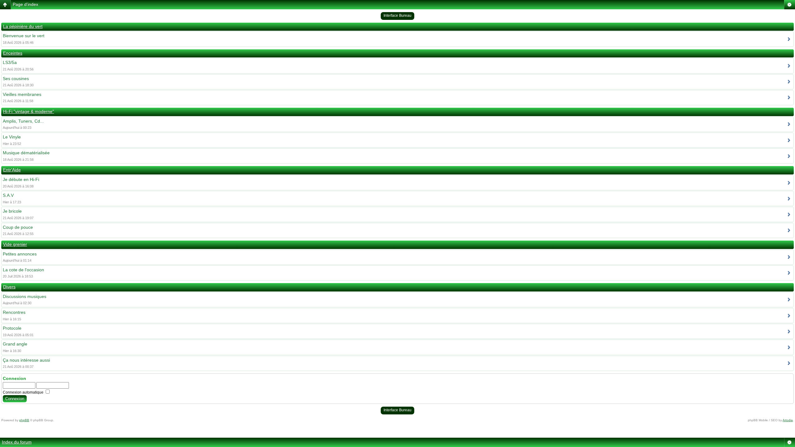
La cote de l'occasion (23, 269)
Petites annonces (20, 253)
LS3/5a (10, 62)
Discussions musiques (24, 296)
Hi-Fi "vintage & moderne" (28, 111)
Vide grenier (15, 244)
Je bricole (12, 211)
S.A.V (8, 195)
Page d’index (25, 4)
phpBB (24, 420)
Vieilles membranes (22, 94)
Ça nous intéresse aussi (26, 360)
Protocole (12, 328)
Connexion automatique (23, 392)
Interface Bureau (397, 15)
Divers (9, 286)
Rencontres (14, 312)
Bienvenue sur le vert (23, 35)
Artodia (788, 420)
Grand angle (15, 343)
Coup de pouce (18, 227)
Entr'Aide (12, 169)
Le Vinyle (12, 136)
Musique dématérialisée (26, 152)
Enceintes (12, 53)
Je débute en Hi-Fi (21, 179)
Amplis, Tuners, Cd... (23, 121)
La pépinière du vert (23, 26)
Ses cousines (16, 78)
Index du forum (17, 442)
